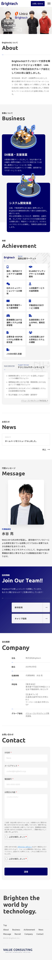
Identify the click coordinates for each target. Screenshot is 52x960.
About (6, 930)
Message (7, 934)
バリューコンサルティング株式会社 (37, 714)
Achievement (29, 930)
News (41, 930)
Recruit (18, 934)
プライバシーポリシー (25, 847)
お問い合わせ (37, 3)
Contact (39, 934)
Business (16, 930)
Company (28, 934)
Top (5, 925)
